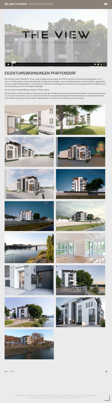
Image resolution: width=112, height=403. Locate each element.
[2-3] (29, 216)
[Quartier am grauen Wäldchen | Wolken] (12, 371)
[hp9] (29, 344)
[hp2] (29, 312)
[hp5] (29, 280)
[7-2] (80, 120)
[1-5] (80, 216)
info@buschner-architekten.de (43, 397)
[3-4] (80, 184)
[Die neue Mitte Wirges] (6, 371)
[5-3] (29, 184)
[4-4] (80, 152)
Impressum (64, 397)
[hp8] (29, 248)
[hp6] (80, 248)
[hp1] (80, 312)
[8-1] (29, 120)
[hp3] (80, 280)
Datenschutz (77, 397)
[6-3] (29, 152)
